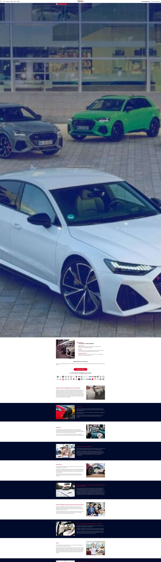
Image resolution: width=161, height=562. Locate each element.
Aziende (11, 1)
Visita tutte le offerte (80, 369)
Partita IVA (8, 1)
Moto (4, 1)
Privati (15, 1)
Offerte (18, 1)
